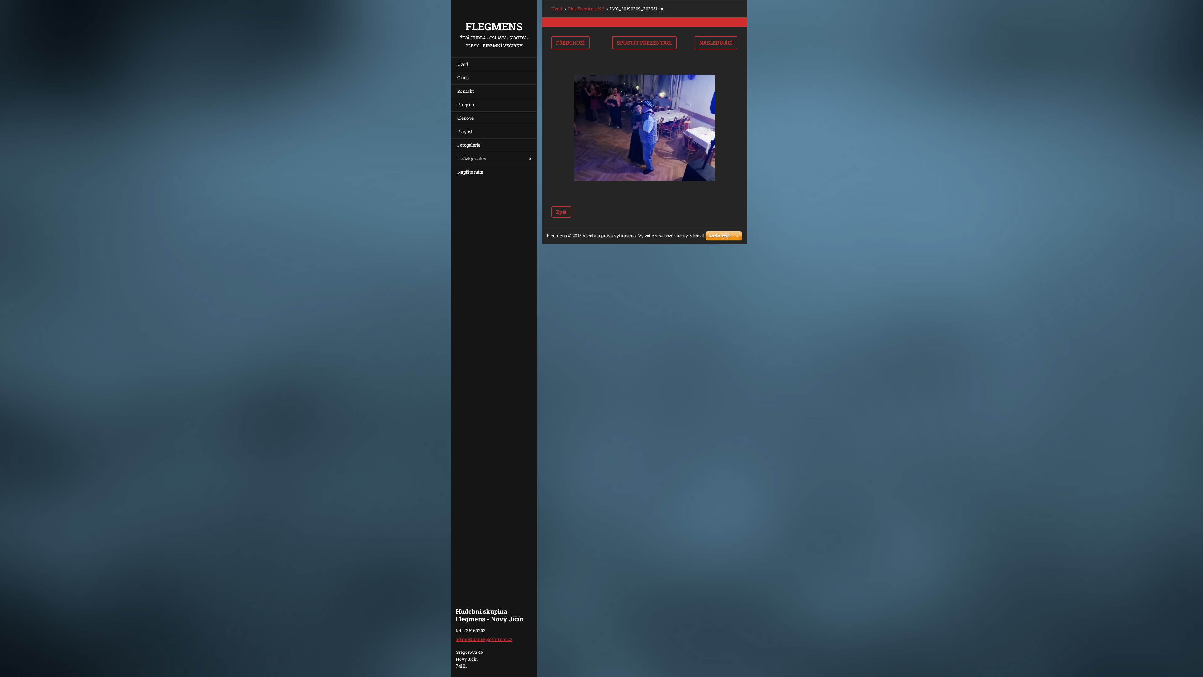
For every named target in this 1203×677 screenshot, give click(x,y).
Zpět (561, 211)
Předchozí (570, 42)
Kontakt (465, 91)
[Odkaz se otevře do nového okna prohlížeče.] (644, 127)
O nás (463, 78)
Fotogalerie (468, 145)
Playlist (465, 131)
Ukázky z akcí (471, 158)
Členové (465, 118)
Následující (716, 42)
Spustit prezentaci (644, 42)
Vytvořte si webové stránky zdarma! (671, 236)
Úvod (462, 64)
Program (466, 105)
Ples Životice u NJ (586, 9)
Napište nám (470, 172)
